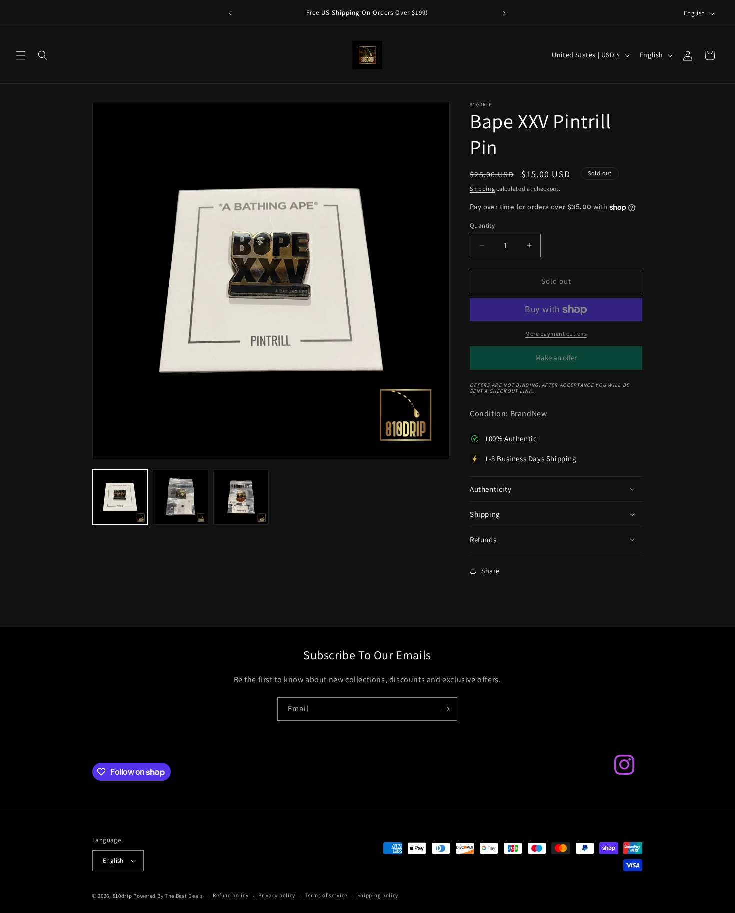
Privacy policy (277, 895)
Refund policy (230, 895)
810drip (122, 896)
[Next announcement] (505, 13)
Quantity (482, 226)
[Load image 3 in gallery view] (241, 497)
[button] (21, 55)
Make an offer (556, 361)
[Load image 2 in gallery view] (180, 497)
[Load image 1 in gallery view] (120, 497)
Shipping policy (378, 895)
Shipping (483, 188)
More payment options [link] (556, 334)
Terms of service (327, 895)
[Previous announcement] (231, 13)
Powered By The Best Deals (169, 896)
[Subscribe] (446, 709)
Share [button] (491, 571)
